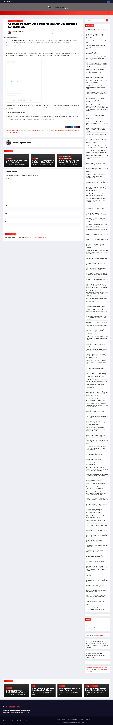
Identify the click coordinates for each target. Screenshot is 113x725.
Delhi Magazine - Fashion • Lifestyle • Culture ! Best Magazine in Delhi (16, 710)
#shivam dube (40, 33)
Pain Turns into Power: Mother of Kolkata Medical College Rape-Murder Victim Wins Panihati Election (96, 300)
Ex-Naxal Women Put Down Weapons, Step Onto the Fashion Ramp (68, 162)
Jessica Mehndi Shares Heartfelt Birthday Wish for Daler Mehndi (15, 692)
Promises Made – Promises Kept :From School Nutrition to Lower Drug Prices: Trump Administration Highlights (96, 493)
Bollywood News (94, 686)
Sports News (20, 20)
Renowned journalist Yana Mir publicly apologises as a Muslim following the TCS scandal (96, 368)
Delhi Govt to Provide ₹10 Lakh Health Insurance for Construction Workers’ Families (95, 220)
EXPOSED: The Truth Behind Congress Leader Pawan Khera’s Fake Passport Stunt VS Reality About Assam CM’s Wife (97, 375)
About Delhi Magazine (91, 667)
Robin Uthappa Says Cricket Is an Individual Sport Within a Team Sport (43, 162)
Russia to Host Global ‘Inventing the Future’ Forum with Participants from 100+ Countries (97, 157)
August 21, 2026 (37, 692)
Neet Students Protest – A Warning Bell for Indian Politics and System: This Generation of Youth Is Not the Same (97, 182)
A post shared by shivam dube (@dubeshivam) (22, 100)
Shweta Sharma (21, 694)
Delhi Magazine (101, 635)
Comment (7, 178)
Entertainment (9, 688)
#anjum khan (24, 33)
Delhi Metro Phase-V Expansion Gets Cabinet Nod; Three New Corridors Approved (95, 561)
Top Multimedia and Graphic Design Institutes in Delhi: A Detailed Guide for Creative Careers (95, 386)
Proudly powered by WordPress (9, 720)
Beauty (87, 686)
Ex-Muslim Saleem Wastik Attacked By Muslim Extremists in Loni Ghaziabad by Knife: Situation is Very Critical (96, 511)
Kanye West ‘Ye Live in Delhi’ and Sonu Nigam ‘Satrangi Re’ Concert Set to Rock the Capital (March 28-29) (96, 423)
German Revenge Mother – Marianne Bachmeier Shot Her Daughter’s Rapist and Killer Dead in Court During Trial (97, 504)
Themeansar (28, 720)
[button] (106, 13)
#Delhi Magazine (32, 33)
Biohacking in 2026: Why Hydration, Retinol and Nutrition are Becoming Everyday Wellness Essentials (97, 263)
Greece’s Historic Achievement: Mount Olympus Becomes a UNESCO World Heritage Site (95, 130)
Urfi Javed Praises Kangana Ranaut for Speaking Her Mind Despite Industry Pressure (96, 47)
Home (6, 13)
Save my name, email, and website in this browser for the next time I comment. (26, 230)
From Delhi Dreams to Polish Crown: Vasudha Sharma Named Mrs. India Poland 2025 (97, 603)
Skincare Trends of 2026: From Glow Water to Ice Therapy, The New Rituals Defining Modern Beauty (97, 252)
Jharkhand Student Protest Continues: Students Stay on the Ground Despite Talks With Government (97, 123)
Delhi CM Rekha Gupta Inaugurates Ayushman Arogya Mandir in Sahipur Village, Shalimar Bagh (95, 429)
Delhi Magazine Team (19, 31)
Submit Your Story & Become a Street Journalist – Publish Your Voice (73, 13)
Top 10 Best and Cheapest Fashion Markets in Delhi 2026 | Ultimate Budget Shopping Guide (97, 338)
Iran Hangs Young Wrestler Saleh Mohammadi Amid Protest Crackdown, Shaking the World (96, 411)
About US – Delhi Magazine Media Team (20, 13)
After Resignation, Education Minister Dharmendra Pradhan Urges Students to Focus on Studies (96, 200)
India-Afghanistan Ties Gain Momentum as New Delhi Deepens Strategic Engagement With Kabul (97, 65)
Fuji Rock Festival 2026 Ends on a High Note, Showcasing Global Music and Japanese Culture (96, 176)
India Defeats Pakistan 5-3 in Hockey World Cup (16, 161)
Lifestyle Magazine (12, 20)
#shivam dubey (48, 33)
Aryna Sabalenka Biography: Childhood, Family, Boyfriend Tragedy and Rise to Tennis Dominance (96, 448)
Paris (34, 686)
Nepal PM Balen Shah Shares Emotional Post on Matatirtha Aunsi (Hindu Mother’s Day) (96, 362)
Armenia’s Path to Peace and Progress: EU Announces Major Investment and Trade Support (97, 170)
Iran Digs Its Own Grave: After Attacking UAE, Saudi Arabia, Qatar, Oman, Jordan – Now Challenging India (97, 356)
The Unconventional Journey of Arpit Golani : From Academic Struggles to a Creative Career (96, 93)
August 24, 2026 (11, 694)
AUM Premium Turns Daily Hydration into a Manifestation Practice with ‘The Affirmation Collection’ (97, 275)
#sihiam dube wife (57, 33)
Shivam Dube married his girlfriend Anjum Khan (23, 107)
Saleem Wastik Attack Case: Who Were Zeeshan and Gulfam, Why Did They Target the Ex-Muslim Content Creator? (97, 469)
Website (6, 222)
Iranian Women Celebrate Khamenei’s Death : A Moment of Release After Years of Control (97, 475)
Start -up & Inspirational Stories (65, 158)
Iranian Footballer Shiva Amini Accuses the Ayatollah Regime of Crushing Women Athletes (97, 442)
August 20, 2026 (64, 692)
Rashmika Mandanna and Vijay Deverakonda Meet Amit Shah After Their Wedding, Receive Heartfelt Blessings (96, 482)
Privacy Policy (47, 13)
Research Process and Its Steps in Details (96, 530)
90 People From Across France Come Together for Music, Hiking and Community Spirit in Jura (97, 36)
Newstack (22, 720)
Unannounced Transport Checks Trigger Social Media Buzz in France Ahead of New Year (97, 580)
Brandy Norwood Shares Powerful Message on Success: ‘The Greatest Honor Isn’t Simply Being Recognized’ (97, 71)
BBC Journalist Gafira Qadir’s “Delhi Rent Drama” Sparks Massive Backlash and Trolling (96, 344)
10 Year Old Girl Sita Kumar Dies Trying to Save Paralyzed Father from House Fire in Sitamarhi (97, 318)
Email (6, 213)
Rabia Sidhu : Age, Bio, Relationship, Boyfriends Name (63, 131)
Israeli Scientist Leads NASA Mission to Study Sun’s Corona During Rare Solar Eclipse (96, 87)
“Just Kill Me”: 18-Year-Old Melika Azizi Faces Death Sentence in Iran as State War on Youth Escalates (97, 405)
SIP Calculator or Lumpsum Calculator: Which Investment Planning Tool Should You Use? (96, 246)
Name (6, 205)
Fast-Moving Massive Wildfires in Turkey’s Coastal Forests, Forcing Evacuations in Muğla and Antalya (96, 141)
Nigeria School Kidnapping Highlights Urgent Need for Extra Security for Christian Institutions (95, 596)
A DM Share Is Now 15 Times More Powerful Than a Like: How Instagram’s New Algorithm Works (96, 189)
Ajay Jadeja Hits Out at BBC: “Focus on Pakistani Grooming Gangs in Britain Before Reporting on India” (97, 100)
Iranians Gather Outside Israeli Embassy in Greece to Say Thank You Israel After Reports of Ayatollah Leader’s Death (96, 435)
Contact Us (37, 13)
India (60, 156)
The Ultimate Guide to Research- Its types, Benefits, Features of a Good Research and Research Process (97, 535)
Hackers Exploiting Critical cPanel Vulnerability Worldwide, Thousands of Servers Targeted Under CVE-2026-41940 (96, 286)
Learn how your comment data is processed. (35, 237)
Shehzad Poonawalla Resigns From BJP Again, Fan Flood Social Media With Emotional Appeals (96, 58)
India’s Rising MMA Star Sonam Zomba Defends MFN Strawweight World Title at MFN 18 (96, 311)
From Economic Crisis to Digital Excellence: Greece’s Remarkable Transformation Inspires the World (97, 163)
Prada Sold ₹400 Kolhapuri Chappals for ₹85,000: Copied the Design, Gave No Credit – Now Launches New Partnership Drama (97, 324)
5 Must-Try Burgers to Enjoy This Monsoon (97, 205)
